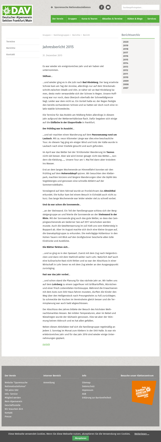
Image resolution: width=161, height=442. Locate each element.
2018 (125, 49)
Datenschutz (88, 386)
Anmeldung (49, 382)
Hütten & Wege (135, 18)
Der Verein (57, 18)
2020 (125, 41)
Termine (10, 41)
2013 (125, 66)
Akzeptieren (80, 438)
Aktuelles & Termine (112, 18)
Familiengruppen (61, 35)
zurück (46, 344)
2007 (125, 88)
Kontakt (10, 54)
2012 (125, 70)
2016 (125, 56)
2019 (125, 45)
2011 (125, 73)
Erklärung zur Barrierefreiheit (96, 397)
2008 (126, 84)
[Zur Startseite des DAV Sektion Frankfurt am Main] (17, 22)
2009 (125, 80)
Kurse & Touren (89, 18)
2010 (125, 77)
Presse (8, 416)
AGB (84, 394)
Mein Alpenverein (13, 401)
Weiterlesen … (141, 433)
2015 (125, 59)
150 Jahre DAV (11, 390)
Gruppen (72, 18)
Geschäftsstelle (12, 405)
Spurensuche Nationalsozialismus (72, 7)
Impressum (87, 390)
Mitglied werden (13, 397)
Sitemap (86, 382)
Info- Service (11, 394)
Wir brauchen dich (14, 409)
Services (151, 18)
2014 (125, 63)
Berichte (10, 48)
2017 (125, 52)
